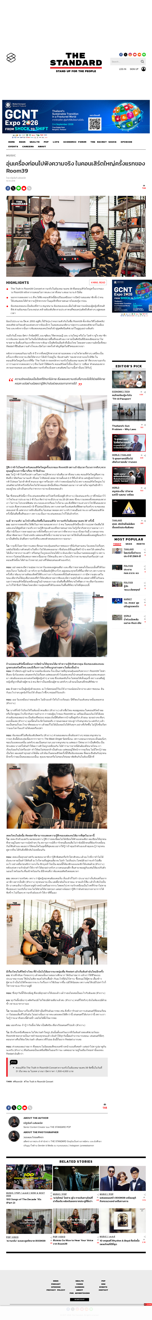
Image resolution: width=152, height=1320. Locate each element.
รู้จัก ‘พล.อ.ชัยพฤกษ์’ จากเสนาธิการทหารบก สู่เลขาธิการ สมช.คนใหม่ (132, 587)
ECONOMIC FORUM (74, 142)
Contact (103, 1290)
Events (103, 1287)
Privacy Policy (55, 1290)
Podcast (56, 1284)
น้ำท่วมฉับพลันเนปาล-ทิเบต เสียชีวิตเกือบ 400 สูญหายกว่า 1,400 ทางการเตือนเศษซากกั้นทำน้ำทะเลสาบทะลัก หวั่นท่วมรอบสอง (133, 621)
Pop (103, 1281)
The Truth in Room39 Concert (39, 1081)
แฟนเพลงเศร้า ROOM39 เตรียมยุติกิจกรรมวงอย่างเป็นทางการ (118, 1199)
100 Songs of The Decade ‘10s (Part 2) (23, 1201)
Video (79, 1284)
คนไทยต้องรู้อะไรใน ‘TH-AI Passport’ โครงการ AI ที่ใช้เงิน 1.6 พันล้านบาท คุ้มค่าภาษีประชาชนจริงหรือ (124, 397)
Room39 (18, 1081)
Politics (128, 566)
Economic (117, 392)
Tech (127, 392)
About (79, 1290)
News (55, 1281)
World (115, 455)
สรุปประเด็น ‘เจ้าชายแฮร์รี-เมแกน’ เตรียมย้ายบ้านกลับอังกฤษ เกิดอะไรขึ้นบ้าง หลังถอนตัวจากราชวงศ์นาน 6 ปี (124, 493)
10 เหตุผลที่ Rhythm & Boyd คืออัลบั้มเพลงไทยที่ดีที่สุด (120, 1242)
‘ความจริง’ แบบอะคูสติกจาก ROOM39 (25, 1241)
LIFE (56, 142)
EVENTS (13, 147)
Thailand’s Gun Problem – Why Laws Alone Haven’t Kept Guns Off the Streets (124, 427)
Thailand (126, 455)
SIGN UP (134, 69)
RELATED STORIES (76, 1161)
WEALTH (34, 142)
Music (11, 155)
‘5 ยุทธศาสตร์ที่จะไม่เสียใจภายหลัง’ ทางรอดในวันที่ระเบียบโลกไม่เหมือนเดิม (124, 460)
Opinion (56, 1287)
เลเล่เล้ (25, 1193)
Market (128, 599)
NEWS (22, 142)
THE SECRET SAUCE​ (103, 142)
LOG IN (122, 69)
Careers (79, 1287)
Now (103, 1284)
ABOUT (42, 147)
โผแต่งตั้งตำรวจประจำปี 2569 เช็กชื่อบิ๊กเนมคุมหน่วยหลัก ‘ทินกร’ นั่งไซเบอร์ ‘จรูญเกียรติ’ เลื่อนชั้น (133, 554)
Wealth (80, 1281)
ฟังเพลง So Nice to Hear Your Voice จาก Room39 (73, 1242)
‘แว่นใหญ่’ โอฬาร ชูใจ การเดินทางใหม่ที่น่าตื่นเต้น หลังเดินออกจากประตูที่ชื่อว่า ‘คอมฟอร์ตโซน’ (73, 1199)
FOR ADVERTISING (80, 1293)
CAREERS (28, 147)
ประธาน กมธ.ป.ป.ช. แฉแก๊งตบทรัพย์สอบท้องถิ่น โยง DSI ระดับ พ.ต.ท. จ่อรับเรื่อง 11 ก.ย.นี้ (133, 571)
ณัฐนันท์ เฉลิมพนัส (18, 177)
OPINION (126, 142)
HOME (11, 142)
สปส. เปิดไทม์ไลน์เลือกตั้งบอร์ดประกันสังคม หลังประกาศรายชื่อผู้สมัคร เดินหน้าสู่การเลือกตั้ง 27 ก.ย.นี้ (123, 525)
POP (46, 142)
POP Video (12, 1237)
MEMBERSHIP (80, 1299)
